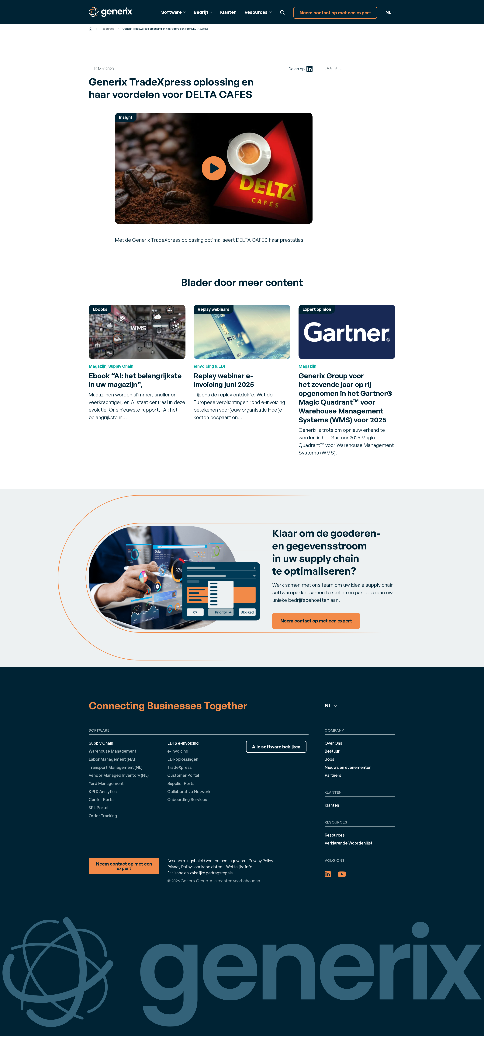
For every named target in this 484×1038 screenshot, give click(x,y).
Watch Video (214, 168)
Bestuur (332, 751)
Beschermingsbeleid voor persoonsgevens (206, 860)
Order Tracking (103, 815)
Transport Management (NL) (116, 767)
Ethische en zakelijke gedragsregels (200, 872)
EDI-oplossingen (182, 759)
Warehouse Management (112, 751)
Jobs (329, 759)
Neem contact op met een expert (335, 13)
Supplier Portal (181, 783)
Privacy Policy (261, 860)
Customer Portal (183, 775)
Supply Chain (101, 743)
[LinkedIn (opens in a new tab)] (309, 69)
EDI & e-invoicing (183, 743)
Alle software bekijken (276, 747)
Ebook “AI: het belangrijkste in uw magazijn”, (135, 380)
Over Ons (333, 743)
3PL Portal (98, 807)
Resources (107, 28)
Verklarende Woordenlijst (348, 842)
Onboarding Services (187, 799)
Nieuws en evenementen (348, 767)
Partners (333, 775)
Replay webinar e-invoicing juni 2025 (224, 380)
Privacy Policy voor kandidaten (194, 866)
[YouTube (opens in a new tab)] (342, 874)
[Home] (90, 28)
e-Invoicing (177, 751)
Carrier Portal (102, 799)
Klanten (228, 12)
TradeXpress (179, 767)
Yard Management (106, 783)
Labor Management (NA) (112, 759)
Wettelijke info (239, 866)
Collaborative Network (188, 791)
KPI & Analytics (103, 791)
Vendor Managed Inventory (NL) (119, 775)
